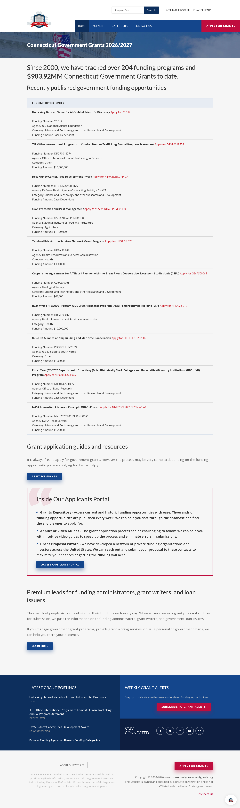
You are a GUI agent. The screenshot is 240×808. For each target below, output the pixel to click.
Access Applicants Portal (60, 564)
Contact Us (143, 26)
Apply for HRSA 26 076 (118, 241)
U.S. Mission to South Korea (59, 351)
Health (49, 259)
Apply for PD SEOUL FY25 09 (129, 338)
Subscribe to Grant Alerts (183, 706)
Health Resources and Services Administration (70, 255)
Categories (120, 26)
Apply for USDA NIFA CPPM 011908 (105, 209)
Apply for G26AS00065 (193, 273)
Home (82, 26)
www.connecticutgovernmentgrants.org (188, 777)
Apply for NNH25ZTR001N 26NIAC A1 (123, 407)
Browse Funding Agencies (45, 740)
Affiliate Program (178, 10)
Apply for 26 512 (120, 112)
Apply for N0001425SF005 (60, 375)
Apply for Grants (220, 25)
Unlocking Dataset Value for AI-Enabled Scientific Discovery (67, 697)
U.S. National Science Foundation (62, 126)
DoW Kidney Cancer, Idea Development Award (59, 727)
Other (48, 162)
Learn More (40, 646)
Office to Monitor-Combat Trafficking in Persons (72, 158)
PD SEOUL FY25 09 (65, 347)
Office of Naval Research (57, 388)
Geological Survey (53, 287)
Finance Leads (202, 10)
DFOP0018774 (62, 153)
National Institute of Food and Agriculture (67, 222)
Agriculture (51, 227)
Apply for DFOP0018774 (169, 144)
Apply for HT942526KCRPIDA (110, 176)
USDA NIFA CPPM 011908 (69, 218)
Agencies (99, 26)
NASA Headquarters (54, 421)
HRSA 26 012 (62, 315)
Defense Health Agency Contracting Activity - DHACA (74, 190)
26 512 (58, 121)
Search (151, 10)
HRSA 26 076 (62, 250)
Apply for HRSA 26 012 (173, 306)
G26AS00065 (61, 282)
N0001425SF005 (64, 384)
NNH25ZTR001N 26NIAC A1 (71, 416)
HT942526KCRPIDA (66, 186)
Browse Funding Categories (82, 740)
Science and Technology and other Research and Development (83, 130)
